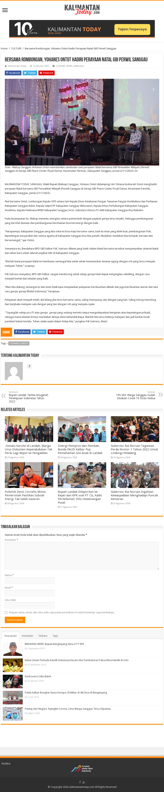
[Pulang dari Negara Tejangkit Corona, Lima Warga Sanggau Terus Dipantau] (13, 714)
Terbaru (42, 635)
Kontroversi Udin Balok (38, 676)
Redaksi (6, 763)
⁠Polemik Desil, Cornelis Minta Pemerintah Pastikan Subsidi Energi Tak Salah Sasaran (25, 495)
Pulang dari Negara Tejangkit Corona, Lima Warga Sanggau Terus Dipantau (68, 708)
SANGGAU (79, 66)
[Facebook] (80, 782)
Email (9, 587)
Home (4, 48)
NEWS (69, 66)
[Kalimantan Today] (82, 9)
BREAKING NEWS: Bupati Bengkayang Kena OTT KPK (54, 643)
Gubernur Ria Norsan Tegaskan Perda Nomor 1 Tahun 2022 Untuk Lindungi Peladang (134, 449)
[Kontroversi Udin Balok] (13, 681)
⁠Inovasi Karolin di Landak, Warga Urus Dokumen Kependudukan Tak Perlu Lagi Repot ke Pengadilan (28, 449)
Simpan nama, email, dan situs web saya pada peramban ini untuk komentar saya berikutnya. (61, 612)
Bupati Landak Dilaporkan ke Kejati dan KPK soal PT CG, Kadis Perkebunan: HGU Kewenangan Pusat (80, 497)
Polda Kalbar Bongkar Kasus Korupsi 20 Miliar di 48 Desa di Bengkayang (66, 692)
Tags (55, 635)
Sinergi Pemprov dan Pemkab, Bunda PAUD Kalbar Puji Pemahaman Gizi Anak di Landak (80, 449)
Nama (9, 575)
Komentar (11, 539)
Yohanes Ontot (19, 343)
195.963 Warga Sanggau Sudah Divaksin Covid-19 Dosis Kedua (135, 395)
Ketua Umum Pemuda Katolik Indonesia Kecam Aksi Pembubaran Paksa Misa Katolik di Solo (77, 660)
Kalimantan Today (17, 66)
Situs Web (10, 599)
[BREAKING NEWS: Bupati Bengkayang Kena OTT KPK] (13, 649)
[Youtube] (83, 782)
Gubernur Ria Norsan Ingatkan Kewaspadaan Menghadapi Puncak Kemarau (134, 495)
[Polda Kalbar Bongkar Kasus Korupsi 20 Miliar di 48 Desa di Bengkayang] (13, 697)
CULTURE (16, 48)
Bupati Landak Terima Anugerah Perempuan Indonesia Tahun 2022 (28, 397)
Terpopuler (10, 635)
